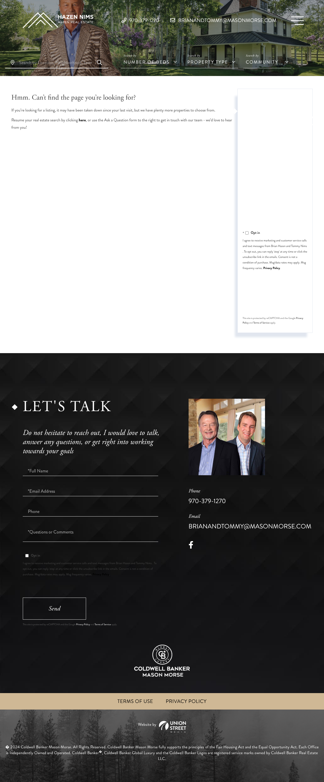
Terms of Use (135, 701)
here (82, 120)
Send (274, 302)
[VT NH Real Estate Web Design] (162, 727)
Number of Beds (147, 62)
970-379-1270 (143, 20)
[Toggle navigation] (297, 20)
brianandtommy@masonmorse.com (226, 20)
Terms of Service (261, 323)
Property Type (207, 62)
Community (262, 62)
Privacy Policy (271, 268)
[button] (99, 63)
